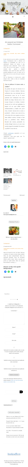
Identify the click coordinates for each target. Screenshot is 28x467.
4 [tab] (14, 299)
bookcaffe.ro (14, 3)
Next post (22, 195)
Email (14, 333)
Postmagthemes (14, 464)
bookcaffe (12, 53)
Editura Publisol (11, 248)
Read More (8, 285)
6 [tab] (17, 299)
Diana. (5, 61)
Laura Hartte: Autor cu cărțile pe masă (7, 175)
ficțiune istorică (18, 248)
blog (8, 53)
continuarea (11, 133)
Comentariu (14, 310)
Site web (14, 340)
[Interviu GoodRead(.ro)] (17, 170)
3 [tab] (13, 299)
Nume (14, 327)
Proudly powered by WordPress (12, 460)
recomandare (7, 249)
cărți (16, 53)
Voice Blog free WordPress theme (13, 462)
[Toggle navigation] (13, 17)
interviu (18, 53)
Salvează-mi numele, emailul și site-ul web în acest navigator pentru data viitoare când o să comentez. (14, 351)
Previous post (7, 195)
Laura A (7, 213)
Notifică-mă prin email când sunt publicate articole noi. (14, 369)
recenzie (23, 248)
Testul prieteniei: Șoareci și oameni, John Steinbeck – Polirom (8, 186)
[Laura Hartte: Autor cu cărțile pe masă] (8, 170)
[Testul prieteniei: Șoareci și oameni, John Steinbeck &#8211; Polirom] (8, 180)
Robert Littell (13, 249)
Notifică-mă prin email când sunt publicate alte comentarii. (14, 361)
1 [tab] (10, 299)
